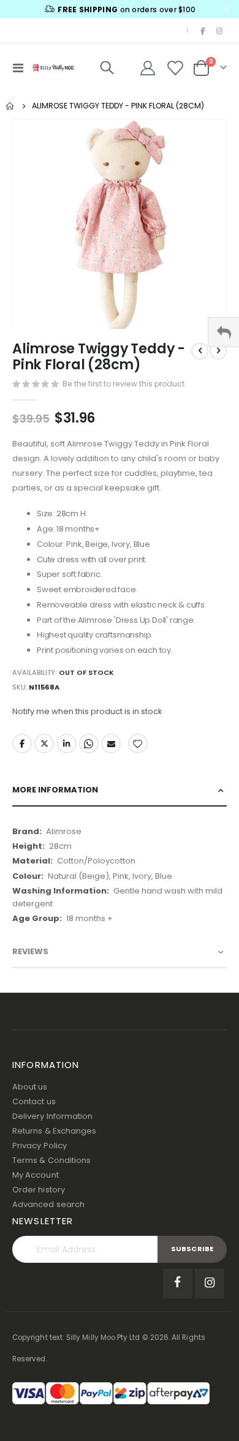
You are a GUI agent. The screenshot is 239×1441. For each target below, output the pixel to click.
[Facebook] (202, 30)
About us (30, 1087)
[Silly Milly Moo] (53, 67)
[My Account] (148, 68)
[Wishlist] (175, 68)
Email (111, 743)
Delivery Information (52, 1116)
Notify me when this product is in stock (87, 711)
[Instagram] (219, 30)
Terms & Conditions (51, 1160)
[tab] (119, 790)
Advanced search (48, 1204)
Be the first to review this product (123, 383)
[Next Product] (218, 350)
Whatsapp (89, 743)
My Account (35, 1175)
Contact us (34, 1101)
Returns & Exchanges (54, 1131)
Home (10, 106)
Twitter (44, 743)
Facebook (22, 743)
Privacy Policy (39, 1145)
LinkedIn (67, 743)
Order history (38, 1189)
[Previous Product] (199, 350)
